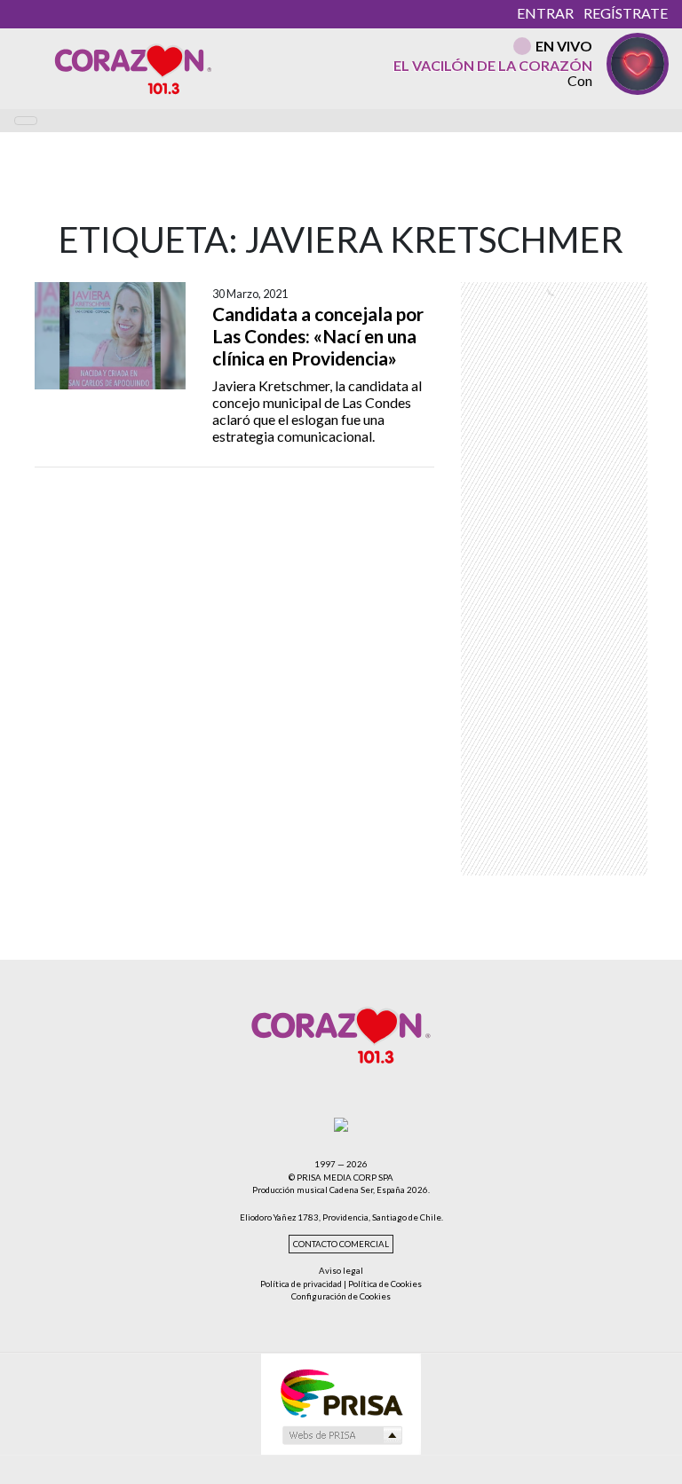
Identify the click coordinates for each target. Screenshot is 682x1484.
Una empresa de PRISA (341, 1392)
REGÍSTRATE (625, 12)
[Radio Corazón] (133, 68)
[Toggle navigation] (25, 120)
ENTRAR (545, 12)
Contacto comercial (341, 1244)
